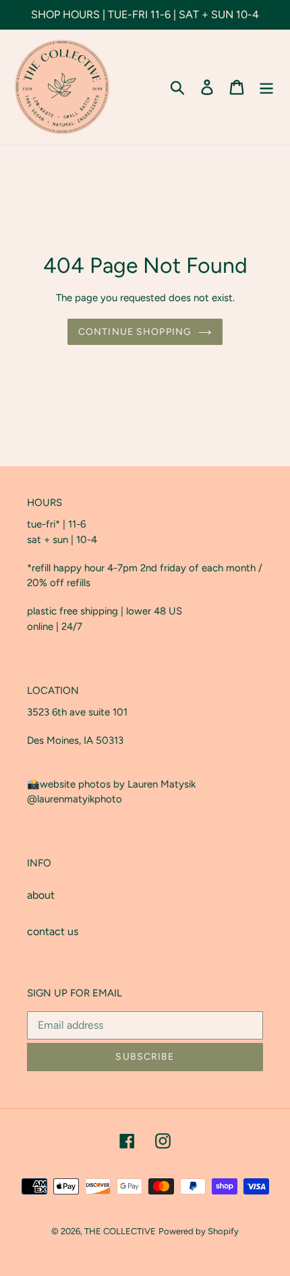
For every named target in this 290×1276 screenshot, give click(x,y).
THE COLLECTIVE (120, 1231)
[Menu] (266, 87)
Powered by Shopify (198, 1231)
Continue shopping (135, 332)
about (41, 895)
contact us (52, 931)
